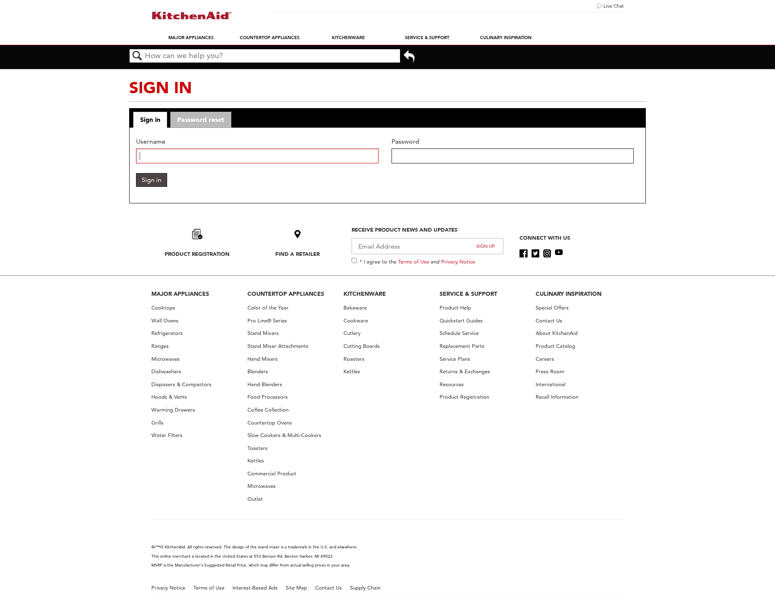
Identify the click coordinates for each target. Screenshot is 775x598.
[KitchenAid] (191, 15)
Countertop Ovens (269, 423)
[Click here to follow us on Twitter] (535, 253)
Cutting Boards (362, 346)
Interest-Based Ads (255, 588)
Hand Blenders (264, 384)
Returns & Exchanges (465, 371)
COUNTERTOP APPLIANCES (285, 293)
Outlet (255, 499)
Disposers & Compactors (181, 384)
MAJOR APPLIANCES (180, 293)
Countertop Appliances (270, 37)
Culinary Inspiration (506, 37)
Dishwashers (166, 371)
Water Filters (166, 435)
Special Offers (552, 308)
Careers (545, 359)
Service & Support (427, 37)
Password (405, 141)
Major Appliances (191, 37)
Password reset (200, 119)
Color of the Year (268, 308)
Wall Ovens (164, 321)
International (551, 384)
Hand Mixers (262, 359)
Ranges (160, 346)
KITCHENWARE (365, 293)
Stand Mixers (263, 333)
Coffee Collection (268, 410)
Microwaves (165, 359)
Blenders (257, 371)
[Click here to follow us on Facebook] (523, 253)
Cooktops (163, 308)
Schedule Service (459, 333)
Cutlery (352, 333)
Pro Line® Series (267, 321)
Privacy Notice (458, 261)
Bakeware (355, 308)
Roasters (354, 359)
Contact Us (549, 321)
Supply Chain (365, 588)
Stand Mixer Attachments (277, 346)
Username (150, 141)
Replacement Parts (462, 346)
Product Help (455, 308)
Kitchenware (348, 37)
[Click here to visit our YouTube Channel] (559, 253)
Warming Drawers (173, 410)
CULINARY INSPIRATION (568, 293)
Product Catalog (555, 346)
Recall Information (557, 397)
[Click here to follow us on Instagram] (547, 253)
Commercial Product (271, 473)
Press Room (550, 371)
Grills (157, 423)
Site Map (296, 588)
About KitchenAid (557, 333)
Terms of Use (413, 261)
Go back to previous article (409, 57)
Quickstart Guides (461, 321)
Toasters (257, 448)
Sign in (150, 119)
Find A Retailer (297, 254)
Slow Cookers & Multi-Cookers (284, 435)
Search (137, 56)
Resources (452, 384)
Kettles (255, 461)
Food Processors (267, 397)
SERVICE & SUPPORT (468, 293)
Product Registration (197, 254)
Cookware (356, 321)
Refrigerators (167, 333)
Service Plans (455, 359)
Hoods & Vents (169, 397)
